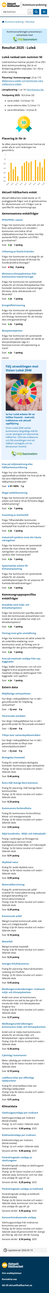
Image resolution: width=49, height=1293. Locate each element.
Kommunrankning (14, 21)
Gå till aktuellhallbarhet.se (17, 1285)
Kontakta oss (9, 1279)
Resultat (30, 21)
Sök (36, 12)
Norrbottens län (35, 89)
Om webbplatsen (12, 1273)
